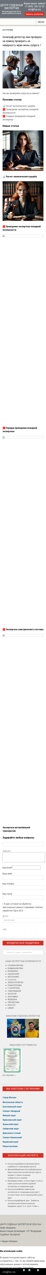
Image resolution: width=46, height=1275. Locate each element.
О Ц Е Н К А (12, 980)
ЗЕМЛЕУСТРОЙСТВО (15, 982)
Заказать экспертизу (34, 14)
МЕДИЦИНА (12, 999)
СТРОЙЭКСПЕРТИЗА (15, 965)
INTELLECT (12, 1005)
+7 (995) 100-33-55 (34, 6)
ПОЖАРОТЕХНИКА (15, 985)
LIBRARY (11, 1008)
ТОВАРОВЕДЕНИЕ (14, 991)
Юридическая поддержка (23, 942)
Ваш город (7, 893)
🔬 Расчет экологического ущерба (19, 106)
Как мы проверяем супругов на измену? (21, 93)
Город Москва (9, 1097)
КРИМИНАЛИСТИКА (15, 968)
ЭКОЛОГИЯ (12, 994)
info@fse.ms (34, 9)
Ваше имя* (7, 873)
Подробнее (28, 1267)
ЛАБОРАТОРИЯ (13, 974)
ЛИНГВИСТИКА (13, 1002)
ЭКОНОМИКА (13, 997)
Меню (41, 21)
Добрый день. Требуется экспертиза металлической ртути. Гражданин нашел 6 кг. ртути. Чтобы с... (24, 1203)
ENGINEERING (13, 971)
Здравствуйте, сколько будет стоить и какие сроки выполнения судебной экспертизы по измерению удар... (25, 1184)
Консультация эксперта (23, 1155)
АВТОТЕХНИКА (13, 977)
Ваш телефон (8, 883)
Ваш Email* (7, 867)
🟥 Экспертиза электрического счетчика (23, 629)
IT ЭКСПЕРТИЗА (14, 988)
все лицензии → (9, 1075)
